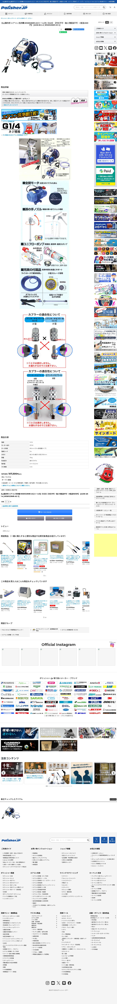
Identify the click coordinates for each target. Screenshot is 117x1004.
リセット (114, 799)
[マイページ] (114, 7)
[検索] (104, 7)
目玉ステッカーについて (11, 105)
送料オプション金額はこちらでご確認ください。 (17, 485)
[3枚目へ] (48, 786)
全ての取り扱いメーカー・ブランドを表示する (59, 715)
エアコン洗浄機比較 (8, 121)
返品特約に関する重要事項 (10, 506)
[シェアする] (61, 29)
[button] (9, 13)
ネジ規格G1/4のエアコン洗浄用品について (15, 135)
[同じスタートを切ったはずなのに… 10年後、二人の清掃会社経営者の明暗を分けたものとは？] (58, 773)
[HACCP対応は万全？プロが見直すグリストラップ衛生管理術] (82, 773)
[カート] (110, 7)
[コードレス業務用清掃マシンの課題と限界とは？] (35, 773)
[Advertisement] (105, 545)
